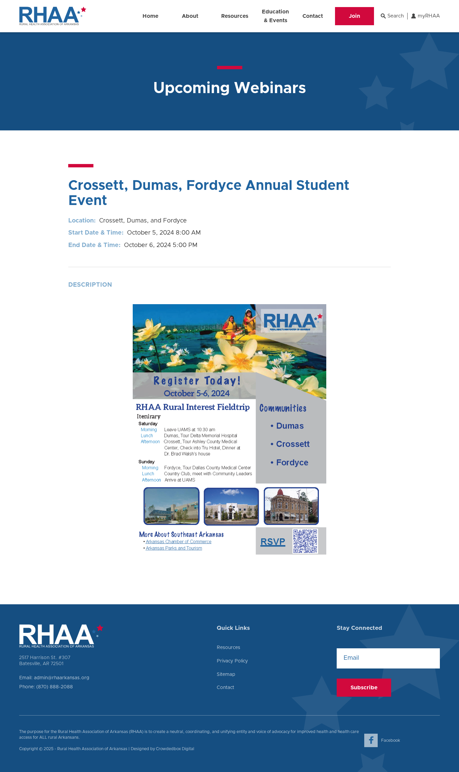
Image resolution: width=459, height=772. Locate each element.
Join (354, 16)
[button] (190, 16)
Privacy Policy (232, 661)
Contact (312, 16)
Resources (228, 647)
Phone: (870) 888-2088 (46, 687)
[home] (52, 16)
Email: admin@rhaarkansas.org (54, 678)
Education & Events (275, 16)
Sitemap (226, 674)
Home (150, 16)
